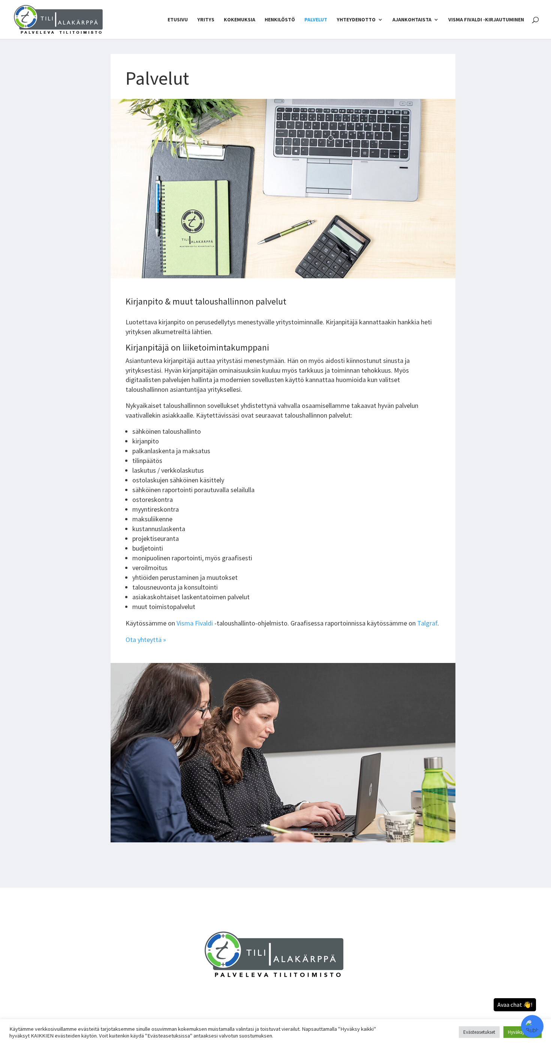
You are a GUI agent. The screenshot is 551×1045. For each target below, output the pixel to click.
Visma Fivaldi (195, 623)
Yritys (205, 20)
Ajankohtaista (411, 20)
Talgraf (427, 623)
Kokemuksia (239, 20)
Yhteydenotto (356, 20)
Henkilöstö (280, 20)
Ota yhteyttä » (146, 639)
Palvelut (315, 20)
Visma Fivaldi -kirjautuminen (486, 20)
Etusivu (178, 20)
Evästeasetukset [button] (479, 1032)
